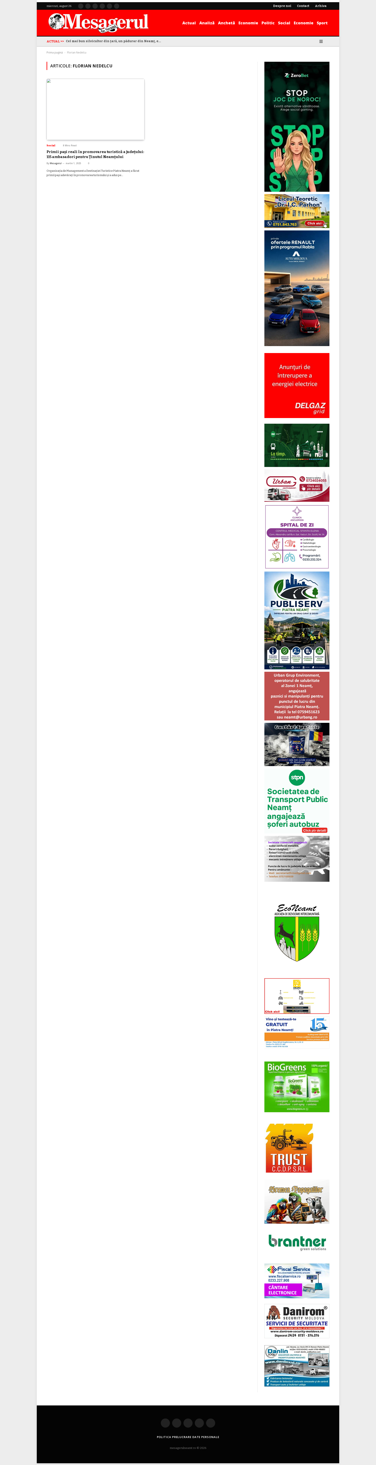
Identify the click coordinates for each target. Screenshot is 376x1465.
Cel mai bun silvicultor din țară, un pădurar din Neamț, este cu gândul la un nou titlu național (115, 41)
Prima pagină (55, 52)
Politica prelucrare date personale (188, 1437)
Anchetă (226, 22)
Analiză (207, 22)
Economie (248, 22)
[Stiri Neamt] (98, 23)
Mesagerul (56, 163)
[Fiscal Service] (296, 1281)
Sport (322, 22)
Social (284, 22)
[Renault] (296, 345)
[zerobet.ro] (296, 191)
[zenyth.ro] (296, 1087)
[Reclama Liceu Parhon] (296, 227)
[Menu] (321, 41)
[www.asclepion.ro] (296, 568)
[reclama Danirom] (296, 1337)
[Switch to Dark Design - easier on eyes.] (314, 41)
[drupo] (296, 1013)
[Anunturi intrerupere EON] (296, 385)
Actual (189, 22)
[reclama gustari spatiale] (296, 765)
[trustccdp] (288, 1172)
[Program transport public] (296, 466)
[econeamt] (296, 975)
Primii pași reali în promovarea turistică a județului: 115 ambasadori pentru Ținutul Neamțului (95, 154)
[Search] (327, 41)
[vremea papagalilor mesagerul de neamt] (296, 1202)
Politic (268, 22)
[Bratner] (296, 1256)
